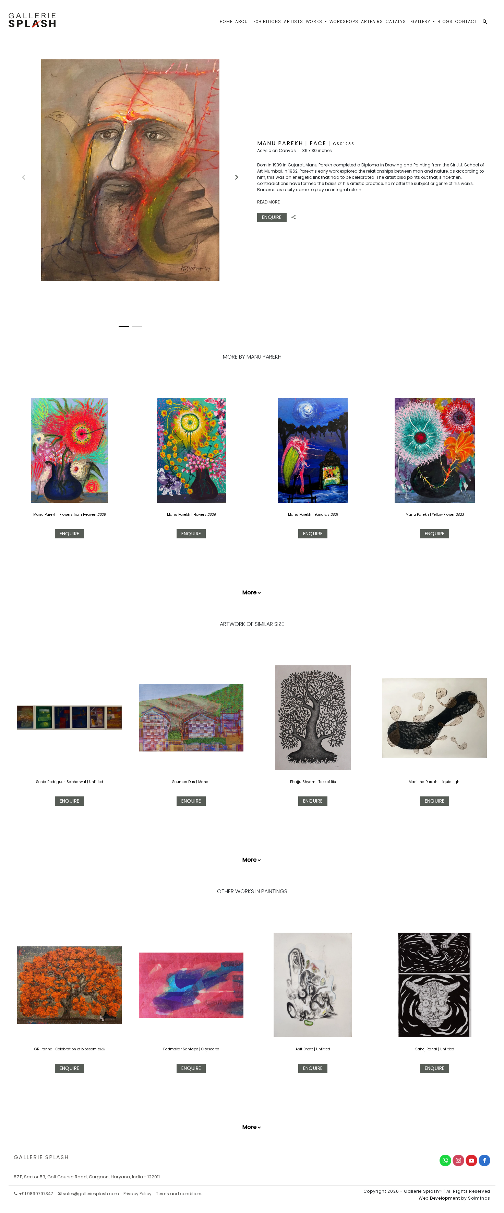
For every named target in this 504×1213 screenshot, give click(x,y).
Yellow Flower (444, 514)
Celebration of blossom (77, 1049)
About (243, 21)
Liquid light (451, 781)
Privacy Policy (137, 1194)
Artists (293, 21)
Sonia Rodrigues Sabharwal (61, 781)
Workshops (343, 21)
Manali (204, 781)
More (249, 592)
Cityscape (210, 1049)
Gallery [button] (421, 21)
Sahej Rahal (426, 1049)
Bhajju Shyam (302, 781)
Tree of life (327, 781)
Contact (466, 21)
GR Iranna (43, 1049)
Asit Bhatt (305, 1049)
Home (226, 21)
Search (437, 47)
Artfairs (372, 21)
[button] (233, 174)
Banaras (322, 514)
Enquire (272, 217)
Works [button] (315, 21)
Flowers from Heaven (78, 514)
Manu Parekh (45, 514)
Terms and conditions (179, 1194)
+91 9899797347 (35, 1194)
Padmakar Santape (181, 1049)
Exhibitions (267, 21)
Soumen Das (183, 781)
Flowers (200, 514)
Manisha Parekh (423, 781)
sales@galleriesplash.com (91, 1194)
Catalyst (397, 21)
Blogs (445, 21)
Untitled (96, 781)
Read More (268, 202)
